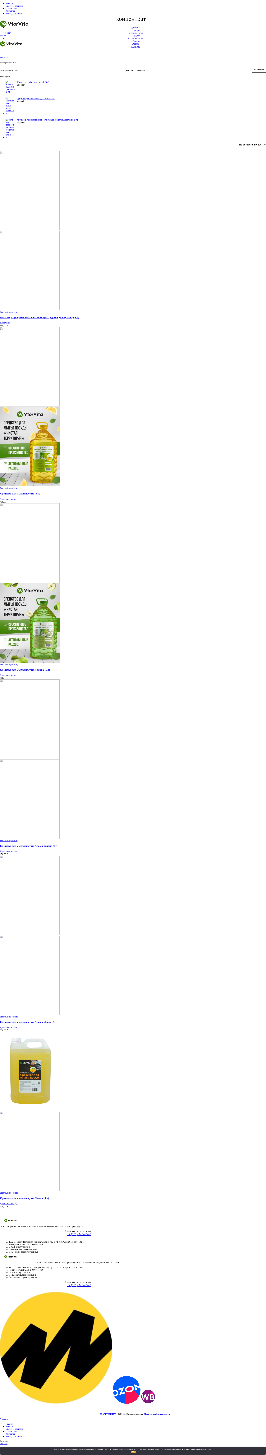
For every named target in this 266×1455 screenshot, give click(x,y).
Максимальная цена (135, 70)
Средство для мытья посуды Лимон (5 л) (36, 98)
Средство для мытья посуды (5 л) (20, 493)
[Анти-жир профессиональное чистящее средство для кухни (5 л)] (10, 129)
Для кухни (5, 323)
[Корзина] (1, 53)
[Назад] (114, 17)
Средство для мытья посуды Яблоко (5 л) (25, 669)
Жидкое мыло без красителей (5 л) (33, 82)
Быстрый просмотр (9, 312)
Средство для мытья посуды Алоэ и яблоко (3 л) (29, 845)
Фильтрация (259, 70)
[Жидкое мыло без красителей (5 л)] (10, 87)
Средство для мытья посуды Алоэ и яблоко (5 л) (29, 1022)
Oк (133, 1452)
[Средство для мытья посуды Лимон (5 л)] (10, 105)
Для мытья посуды (8, 499)
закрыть (3, 57)
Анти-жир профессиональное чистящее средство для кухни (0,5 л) (39, 317)
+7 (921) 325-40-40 (79, 1234)
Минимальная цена (9, 70)
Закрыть (4, 1419)
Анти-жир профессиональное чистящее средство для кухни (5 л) (47, 120)
